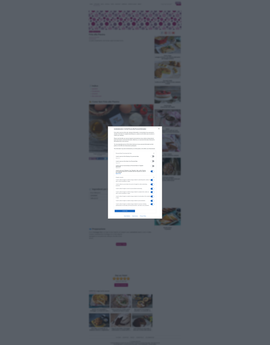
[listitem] (135, 153)
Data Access (135, 216)
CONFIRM (124, 211)
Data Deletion (127, 216)
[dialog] (135, 172)
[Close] (159, 129)
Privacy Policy (143, 216)
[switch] (152, 156)
